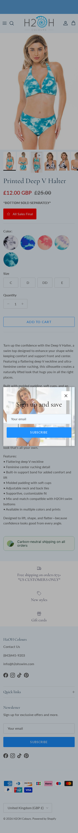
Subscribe (39, 432)
